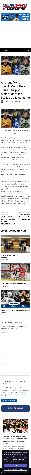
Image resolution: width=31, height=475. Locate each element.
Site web (3, 371)
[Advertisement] (15, 36)
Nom (2, 355)
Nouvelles (4, 79)
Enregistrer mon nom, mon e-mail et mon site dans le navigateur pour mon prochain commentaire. (14, 381)
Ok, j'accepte (15, 465)
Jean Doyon (8, 101)
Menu (5, 50)
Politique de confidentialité (15, 469)
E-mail (3, 363)
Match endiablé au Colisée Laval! (13, 284)
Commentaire (5, 332)
